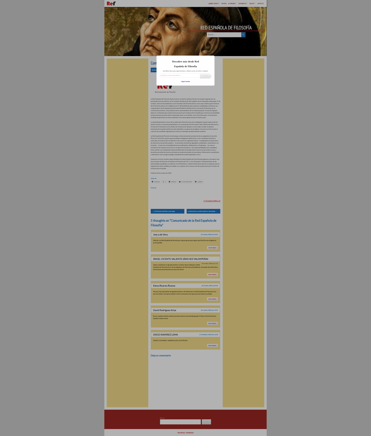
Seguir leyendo (185, 81)
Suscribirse (205, 76)
